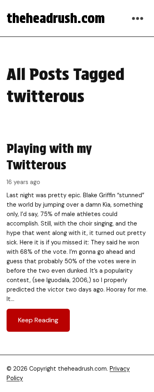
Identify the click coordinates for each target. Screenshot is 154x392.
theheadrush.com (56, 18)
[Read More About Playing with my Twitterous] (77, 236)
